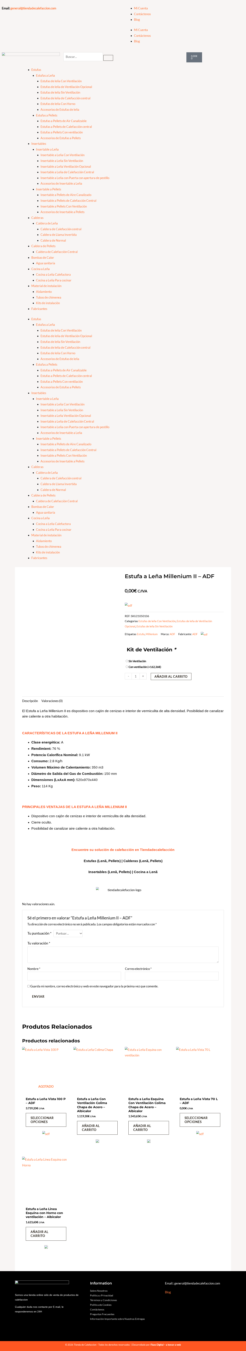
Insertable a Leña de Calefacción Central (67, 172)
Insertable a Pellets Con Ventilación (64, 206)
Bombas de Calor (42, 257)
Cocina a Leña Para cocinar (53, 280)
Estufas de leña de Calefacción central (65, 98)
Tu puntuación (39, 933)
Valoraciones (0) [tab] (52, 701)
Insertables (38, 143)
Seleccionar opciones (42, 1120)
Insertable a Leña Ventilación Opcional (66, 166)
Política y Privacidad (101, 1295)
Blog (137, 19)
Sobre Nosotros (99, 1290)
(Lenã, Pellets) (150, 861)
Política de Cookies (100, 1304)
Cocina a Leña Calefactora (53, 274)
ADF (172, 634)
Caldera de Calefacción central (61, 229)
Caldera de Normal (53, 240)
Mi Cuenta (141, 8)
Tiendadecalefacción (157, 850)
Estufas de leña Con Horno (58, 104)
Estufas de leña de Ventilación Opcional (66, 87)
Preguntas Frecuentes (102, 1314)
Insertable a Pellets (48, 189)
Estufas (36, 70)
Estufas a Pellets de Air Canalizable (64, 121)
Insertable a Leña (47, 149)
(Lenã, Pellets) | (121, 872)
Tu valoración (38, 943)
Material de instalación (46, 286)
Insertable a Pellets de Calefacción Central (68, 200)
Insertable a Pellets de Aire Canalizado (66, 195)
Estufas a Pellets (46, 115)
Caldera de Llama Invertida (59, 235)
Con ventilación (145, 666)
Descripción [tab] (30, 701)
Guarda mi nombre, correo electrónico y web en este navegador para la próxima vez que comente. (94, 986)
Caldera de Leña (47, 223)
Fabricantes (39, 309)
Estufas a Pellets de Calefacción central (66, 127)
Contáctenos (142, 14)
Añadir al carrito (171, 676)
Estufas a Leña (45, 75)
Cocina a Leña (40, 269)
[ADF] (46, 1136)
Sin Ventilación (137, 661)
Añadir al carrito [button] (91, 1128)
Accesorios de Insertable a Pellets (62, 212)
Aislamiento (44, 291)
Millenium (152, 634)
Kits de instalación (48, 303)
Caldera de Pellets (43, 246)
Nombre (33, 969)
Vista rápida (46, 1091)
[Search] (108, 58)
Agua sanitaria (45, 263)
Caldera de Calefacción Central (57, 252)
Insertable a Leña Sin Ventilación (62, 161)
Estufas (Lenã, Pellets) (102, 861)
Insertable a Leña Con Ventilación (62, 155)
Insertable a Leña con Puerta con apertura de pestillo (75, 178)
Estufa (141, 634)
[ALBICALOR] (97, 1142)
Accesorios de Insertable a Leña (61, 183)
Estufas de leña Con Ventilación (61, 81)
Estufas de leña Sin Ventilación (60, 92)
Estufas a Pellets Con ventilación (62, 132)
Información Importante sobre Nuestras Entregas (117, 1318)
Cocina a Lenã (146, 872)
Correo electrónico (138, 969)
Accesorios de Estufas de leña (60, 109)
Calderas (37, 218)
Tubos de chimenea (48, 297)
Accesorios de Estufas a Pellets (61, 138)
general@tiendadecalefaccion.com (33, 8)
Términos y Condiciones (103, 1300)
